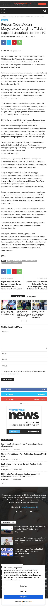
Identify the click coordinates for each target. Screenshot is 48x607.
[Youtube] (31, 512)
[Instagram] (21, 512)
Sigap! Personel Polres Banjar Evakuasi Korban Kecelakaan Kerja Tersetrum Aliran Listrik (11, 285)
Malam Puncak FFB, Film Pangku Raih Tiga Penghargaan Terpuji (8, 313)
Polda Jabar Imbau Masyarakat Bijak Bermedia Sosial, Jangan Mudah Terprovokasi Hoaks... (28, 551)
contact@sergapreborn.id (29, 507)
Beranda (3, 16)
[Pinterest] (14, 42)
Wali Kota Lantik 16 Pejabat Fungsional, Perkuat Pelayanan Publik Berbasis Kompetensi (38, 314)
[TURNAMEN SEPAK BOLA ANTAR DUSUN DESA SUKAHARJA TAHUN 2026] (7, 530)
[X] (26, 512)
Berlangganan (39, 399)
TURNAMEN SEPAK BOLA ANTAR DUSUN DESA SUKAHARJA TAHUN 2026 (30, 528)
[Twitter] (9, 42)
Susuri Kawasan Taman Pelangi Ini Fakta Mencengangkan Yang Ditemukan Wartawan (37, 285)
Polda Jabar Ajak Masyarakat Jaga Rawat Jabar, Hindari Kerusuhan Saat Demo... (30, 539)
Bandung (10, 16)
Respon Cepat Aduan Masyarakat (11, 263)
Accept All (23, 597)
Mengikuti (41, 394)
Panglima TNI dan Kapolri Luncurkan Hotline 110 (21, 261)
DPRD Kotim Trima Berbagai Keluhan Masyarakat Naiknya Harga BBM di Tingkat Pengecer (20, 475)
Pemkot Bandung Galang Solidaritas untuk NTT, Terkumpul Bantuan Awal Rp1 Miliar (24, 314)
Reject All (23, 591)
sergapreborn (10, 36)
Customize (23, 586)
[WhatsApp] (19, 42)
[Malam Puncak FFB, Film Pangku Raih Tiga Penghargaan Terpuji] (8, 305)
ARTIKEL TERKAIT (18, 296)
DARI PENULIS (31, 296)
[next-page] (25, 321)
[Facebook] (3, 42)
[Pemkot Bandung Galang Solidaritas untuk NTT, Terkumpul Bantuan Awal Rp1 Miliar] (24, 305)
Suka (43, 389)
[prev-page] (22, 321)
